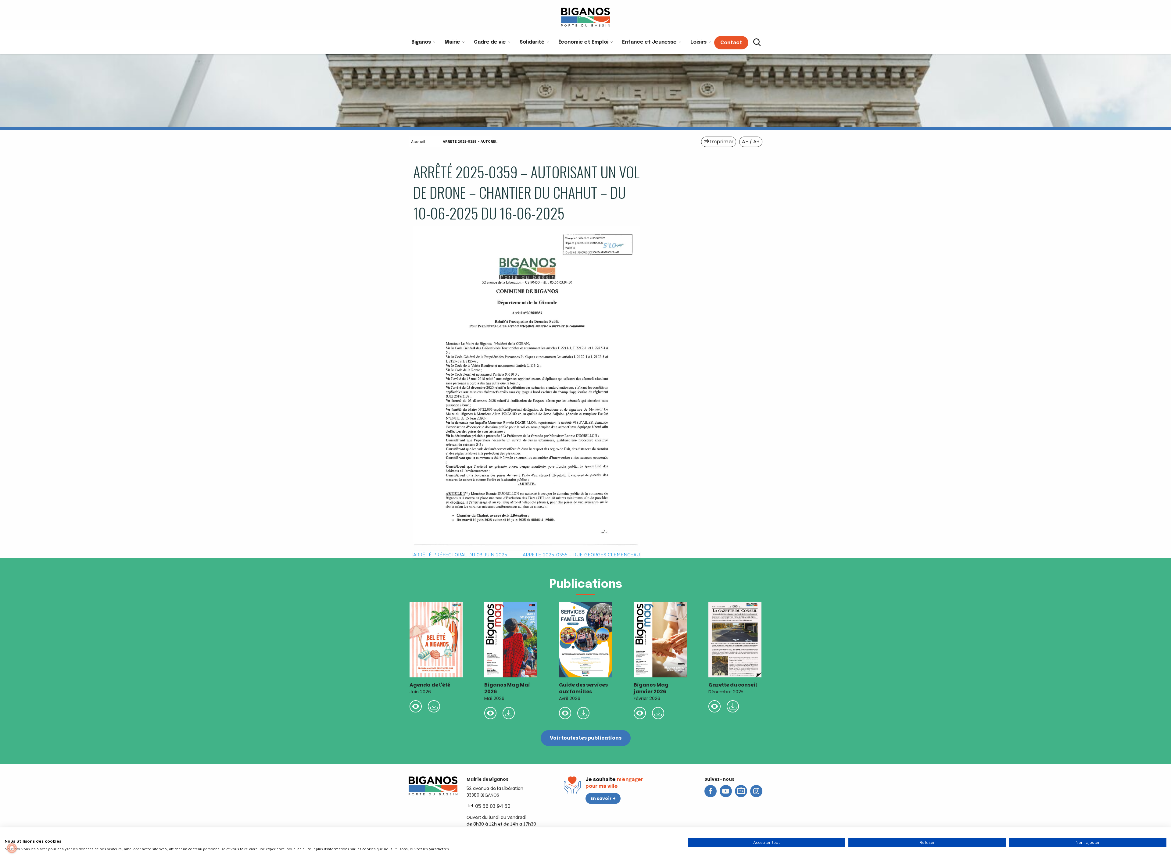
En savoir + (603, 798)
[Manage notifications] (12, 848)
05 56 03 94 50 (492, 806)
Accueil (418, 141)
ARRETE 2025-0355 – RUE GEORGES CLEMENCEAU (581, 554)
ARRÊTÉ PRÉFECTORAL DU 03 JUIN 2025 (460, 554)
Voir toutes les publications (585, 737)
